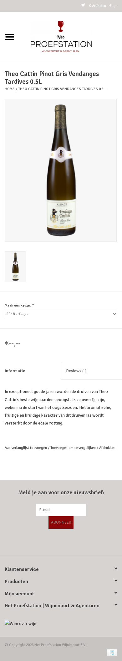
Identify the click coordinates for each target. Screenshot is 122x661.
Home (10, 89)
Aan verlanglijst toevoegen (26, 447)
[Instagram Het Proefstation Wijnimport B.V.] (78, 541)
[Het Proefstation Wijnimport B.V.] (70, 36)
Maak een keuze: (19, 305)
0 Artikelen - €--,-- (102, 5)
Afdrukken (107, 447)
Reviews (76, 371)
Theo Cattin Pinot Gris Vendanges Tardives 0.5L (61, 89)
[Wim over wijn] (61, 624)
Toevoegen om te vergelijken (73, 447)
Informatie (15, 371)
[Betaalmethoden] (110, 652)
